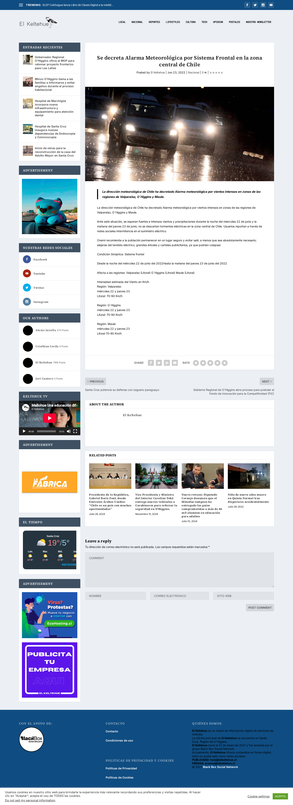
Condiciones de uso (119, 740)
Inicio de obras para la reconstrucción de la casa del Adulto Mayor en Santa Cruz (55, 151)
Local (122, 22)
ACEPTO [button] (280, 796)
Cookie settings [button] (259, 796)
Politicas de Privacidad (121, 768)
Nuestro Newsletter (258, 22)
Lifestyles (173, 22)
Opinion (218, 22)
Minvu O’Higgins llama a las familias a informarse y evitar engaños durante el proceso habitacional (55, 84)
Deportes (154, 22)
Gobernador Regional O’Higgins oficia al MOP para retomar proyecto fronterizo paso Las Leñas (54, 62)
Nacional (137, 22)
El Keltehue (158, 72)
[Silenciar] (69, 431)
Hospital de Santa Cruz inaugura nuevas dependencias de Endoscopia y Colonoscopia (55, 132)
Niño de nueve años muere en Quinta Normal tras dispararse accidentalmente (248, 498)
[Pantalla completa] (75, 431)
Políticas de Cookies (120, 777)
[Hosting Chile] (49, 615)
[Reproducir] (24, 431)
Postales (234, 22)
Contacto (112, 731)
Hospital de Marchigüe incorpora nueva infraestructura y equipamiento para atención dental (54, 108)
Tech (204, 22)
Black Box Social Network (220, 767)
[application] (49, 418)
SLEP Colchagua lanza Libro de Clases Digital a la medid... (78, 5)
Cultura (191, 22)
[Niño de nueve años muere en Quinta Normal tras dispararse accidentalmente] (249, 476)
